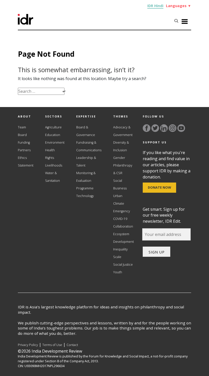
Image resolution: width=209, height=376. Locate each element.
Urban (117, 196)
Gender (119, 158)
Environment (54, 142)
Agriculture (53, 127)
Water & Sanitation (52, 177)
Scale (117, 257)
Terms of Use (52, 345)
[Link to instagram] (172, 128)
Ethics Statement (25, 162)
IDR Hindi (155, 5)
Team (22, 127)
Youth (117, 272)
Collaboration (123, 226)
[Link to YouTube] (181, 128)
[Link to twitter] (155, 128)
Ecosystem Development (123, 238)
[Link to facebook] (146, 128)
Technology (85, 196)
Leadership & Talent (86, 162)
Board (22, 135)
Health (50, 150)
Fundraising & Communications (88, 146)
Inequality (120, 249)
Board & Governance (85, 131)
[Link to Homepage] (25, 23)
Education (52, 135)
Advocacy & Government (123, 131)
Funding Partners (24, 146)
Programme (85, 188)
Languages (178, 5)
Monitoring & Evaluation (86, 177)
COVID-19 (120, 219)
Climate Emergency (121, 207)
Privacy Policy (28, 345)
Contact (72, 345)
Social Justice (123, 264)
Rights (49, 158)
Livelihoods (53, 165)
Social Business (120, 184)
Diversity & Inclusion (121, 146)
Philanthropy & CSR (122, 169)
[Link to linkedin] (164, 128)
